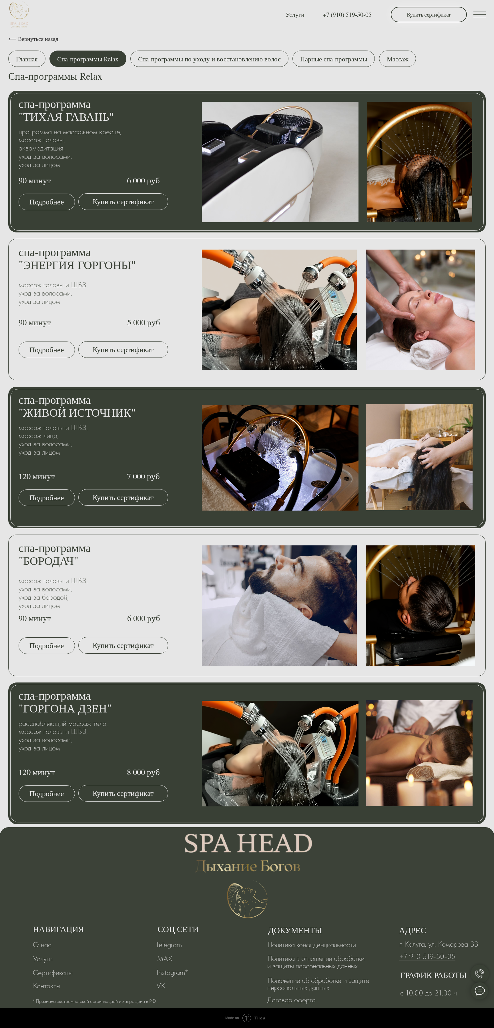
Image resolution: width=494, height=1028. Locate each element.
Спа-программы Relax (88, 59)
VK (160, 985)
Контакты (46, 985)
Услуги (295, 14)
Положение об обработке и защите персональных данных (318, 984)
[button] (47, 202)
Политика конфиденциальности (311, 944)
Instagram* (172, 972)
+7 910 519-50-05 (427, 956)
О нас (42, 944)
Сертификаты (53, 972)
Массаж (398, 59)
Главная (27, 59)
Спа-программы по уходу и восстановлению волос (209, 59)
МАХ (164, 958)
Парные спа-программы (333, 59)
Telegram (169, 944)
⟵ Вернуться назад (33, 39)
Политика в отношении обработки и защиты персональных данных (315, 962)
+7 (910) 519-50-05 (347, 14)
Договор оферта (291, 999)
